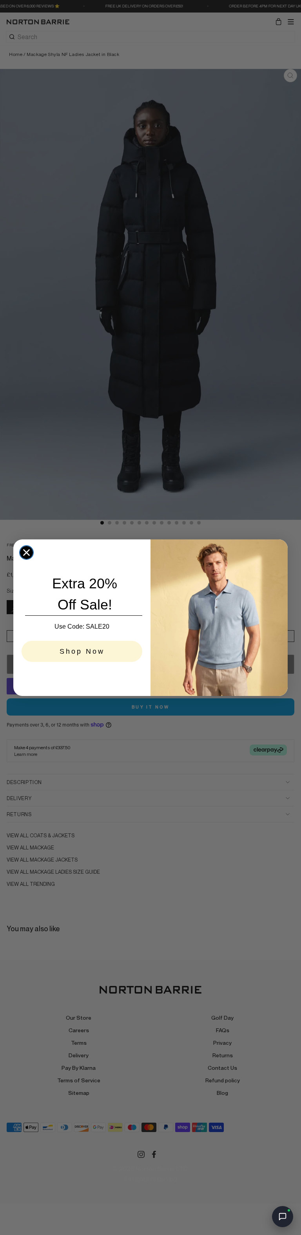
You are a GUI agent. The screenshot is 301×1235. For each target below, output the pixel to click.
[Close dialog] (26, 552)
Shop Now (82, 651)
